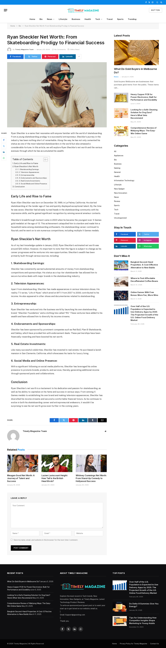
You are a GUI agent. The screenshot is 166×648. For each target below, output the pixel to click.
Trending (132, 19)
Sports (120, 19)
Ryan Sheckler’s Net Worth (26, 166)
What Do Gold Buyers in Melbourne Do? (135, 70)
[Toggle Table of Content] (44, 159)
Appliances (118, 156)
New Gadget (119, 189)
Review (117, 201)
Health (88, 19)
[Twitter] (3, 145)
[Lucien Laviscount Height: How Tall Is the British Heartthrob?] (57, 463)
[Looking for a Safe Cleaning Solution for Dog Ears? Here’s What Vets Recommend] (121, 113)
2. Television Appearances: (29, 172)
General (117, 172)
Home (32, 19)
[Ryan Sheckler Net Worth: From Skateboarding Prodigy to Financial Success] (57, 94)
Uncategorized (120, 218)
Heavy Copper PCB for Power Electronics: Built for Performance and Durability (144, 97)
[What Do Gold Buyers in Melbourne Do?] (136, 52)
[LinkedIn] (3, 151)
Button (155, 10)
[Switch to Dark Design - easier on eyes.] (157, 2)
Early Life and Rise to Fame (26, 163)
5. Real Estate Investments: (29, 181)
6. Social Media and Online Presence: (33, 184)
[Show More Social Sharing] (79, 56)
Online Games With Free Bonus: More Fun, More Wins (144, 293)
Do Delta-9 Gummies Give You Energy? (143, 605)
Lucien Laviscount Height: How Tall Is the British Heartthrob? (55, 478)
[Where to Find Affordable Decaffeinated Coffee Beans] (121, 281)
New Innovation (120, 193)
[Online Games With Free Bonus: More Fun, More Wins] (121, 295)
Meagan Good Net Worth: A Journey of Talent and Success (21, 478)
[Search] (161, 2)
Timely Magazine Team (24, 49)
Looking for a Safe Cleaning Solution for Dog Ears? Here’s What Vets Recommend (144, 113)
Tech (97, 19)
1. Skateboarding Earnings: (28, 169)
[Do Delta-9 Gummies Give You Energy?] (120, 607)
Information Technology (124, 180)
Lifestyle (63, 19)
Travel (110, 19)
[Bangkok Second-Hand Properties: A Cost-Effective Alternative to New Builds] (121, 265)
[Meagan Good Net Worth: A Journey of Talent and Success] (22, 463)
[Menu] (5, 10)
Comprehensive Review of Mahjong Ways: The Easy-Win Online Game (143, 131)
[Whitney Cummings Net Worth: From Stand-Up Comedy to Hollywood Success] (91, 463)
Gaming (117, 168)
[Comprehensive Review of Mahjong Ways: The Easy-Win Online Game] (121, 131)
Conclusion (20, 186)
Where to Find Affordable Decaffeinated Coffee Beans (144, 279)
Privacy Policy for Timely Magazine (133, 644)
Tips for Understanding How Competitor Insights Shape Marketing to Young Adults (143, 620)
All (115, 151)
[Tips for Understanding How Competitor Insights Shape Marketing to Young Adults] (120, 621)
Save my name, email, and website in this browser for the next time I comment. (46, 540)
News (49, 19)
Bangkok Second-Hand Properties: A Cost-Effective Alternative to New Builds (144, 265)
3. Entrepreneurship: (27, 175)
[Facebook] (3, 140)
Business (76, 19)
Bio (41, 19)
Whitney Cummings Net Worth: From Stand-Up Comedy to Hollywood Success (91, 478)
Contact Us (154, 644)
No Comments (60, 49)
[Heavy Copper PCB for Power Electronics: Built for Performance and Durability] (121, 98)
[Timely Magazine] (83, 10)
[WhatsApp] (3, 157)
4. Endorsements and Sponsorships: (33, 178)
